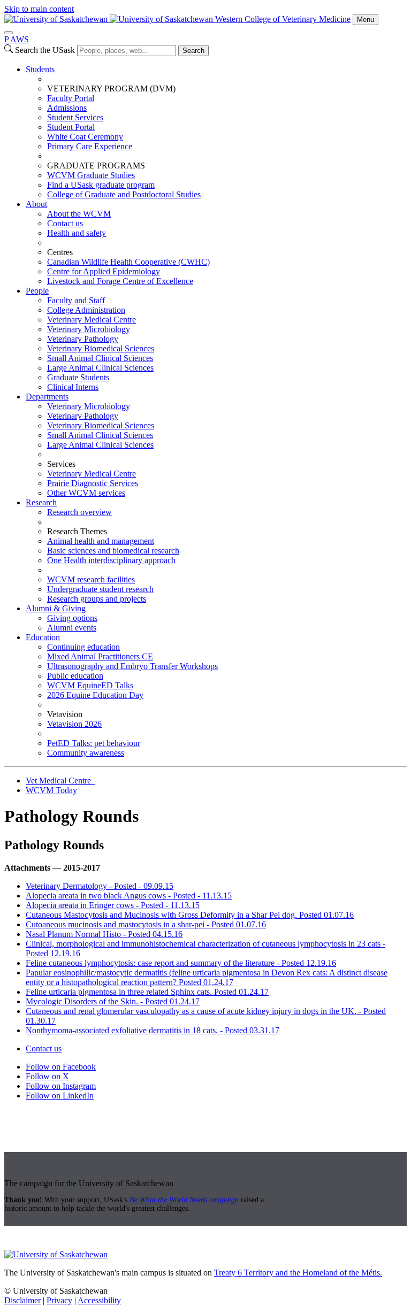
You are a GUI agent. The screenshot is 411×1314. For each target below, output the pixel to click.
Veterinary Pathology (82, 338)
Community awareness (85, 752)
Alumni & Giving (56, 608)
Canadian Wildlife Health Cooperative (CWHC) (128, 261)
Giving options (72, 618)
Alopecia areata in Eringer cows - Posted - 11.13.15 (113, 905)
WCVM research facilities (91, 579)
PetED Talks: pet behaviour (93, 743)
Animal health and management (100, 540)
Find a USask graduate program (101, 184)
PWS (16, 39)
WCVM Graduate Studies (91, 175)
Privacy (59, 1300)
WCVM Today (51, 790)
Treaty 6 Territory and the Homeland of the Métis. (298, 1272)
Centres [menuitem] (60, 252)
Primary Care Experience (89, 146)
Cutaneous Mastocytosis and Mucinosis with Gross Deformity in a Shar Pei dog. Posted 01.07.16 (190, 914)
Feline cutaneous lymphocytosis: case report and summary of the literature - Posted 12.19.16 (181, 962)
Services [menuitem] (61, 463)
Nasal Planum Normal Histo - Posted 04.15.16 (104, 934)
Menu (365, 20)
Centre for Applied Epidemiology (103, 271)
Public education (75, 675)
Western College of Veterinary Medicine (283, 19)
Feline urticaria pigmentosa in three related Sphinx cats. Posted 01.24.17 (147, 991)
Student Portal (71, 127)
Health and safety (76, 232)
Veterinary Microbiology (88, 329)
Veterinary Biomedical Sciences (100, 348)
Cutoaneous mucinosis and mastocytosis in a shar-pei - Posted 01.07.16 (146, 924)
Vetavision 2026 (74, 723)
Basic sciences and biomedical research (113, 550)
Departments (47, 396)
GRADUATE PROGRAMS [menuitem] (96, 165)
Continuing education (83, 646)
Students (40, 69)
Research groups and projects (96, 598)
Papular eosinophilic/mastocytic (80, 972)
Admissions (67, 107)
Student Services (75, 117)
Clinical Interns (72, 386)
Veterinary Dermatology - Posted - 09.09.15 (99, 885)
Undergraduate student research (100, 589)
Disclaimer (22, 1300)
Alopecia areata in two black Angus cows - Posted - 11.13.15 (129, 895)
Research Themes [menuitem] (77, 531)
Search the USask (45, 50)
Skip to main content (39, 8)
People (37, 290)
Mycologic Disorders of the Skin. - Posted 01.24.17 (113, 1001)
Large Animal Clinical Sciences (100, 367)
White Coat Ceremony (85, 136)
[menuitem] (216, 132)
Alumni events (71, 627)
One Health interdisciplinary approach (111, 560)
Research (41, 502)
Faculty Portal (70, 98)
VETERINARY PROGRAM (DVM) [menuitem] (111, 88)
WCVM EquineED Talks (90, 685)
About (36, 204)
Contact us (65, 223)
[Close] (8, 32)
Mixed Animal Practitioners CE (100, 656)
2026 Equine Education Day (95, 695)
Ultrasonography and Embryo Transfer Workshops (132, 666)
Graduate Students (78, 377)
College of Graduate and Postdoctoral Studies (124, 194)
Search (193, 51)
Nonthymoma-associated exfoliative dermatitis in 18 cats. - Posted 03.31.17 (152, 1030)
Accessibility (99, 1300)
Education (43, 637)
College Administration (86, 309)
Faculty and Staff (76, 300)
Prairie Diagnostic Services (92, 483)
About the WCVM (79, 213)
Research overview (79, 512)
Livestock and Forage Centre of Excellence (120, 281)
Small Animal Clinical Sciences (100, 358)
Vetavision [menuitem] (64, 714)
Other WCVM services (86, 492)
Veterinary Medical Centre (91, 319)
